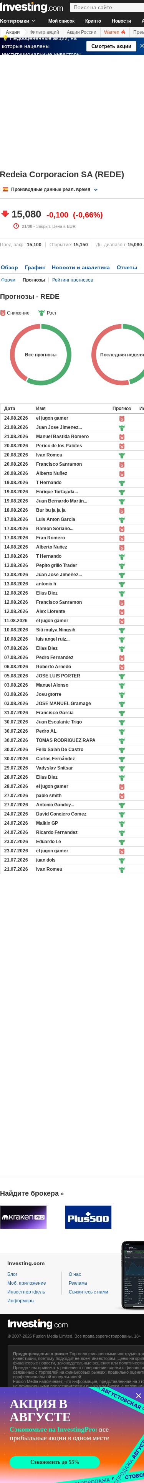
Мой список (61, 21)
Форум (8, 280)
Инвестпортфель (26, 1292)
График (35, 267)
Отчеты (127, 267)
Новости (121, 21)
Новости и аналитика (81, 267)
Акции (13, 32)
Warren (112, 32)
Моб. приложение (26, 1283)
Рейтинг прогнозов (72, 280)
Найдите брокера (29, 1193)
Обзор (9, 267)
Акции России (81, 32)
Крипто (93, 21)
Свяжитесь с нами (88, 1292)
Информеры (21, 1300)
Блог (12, 1274)
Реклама (78, 1283)
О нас (75, 1274)
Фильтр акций (44, 32)
